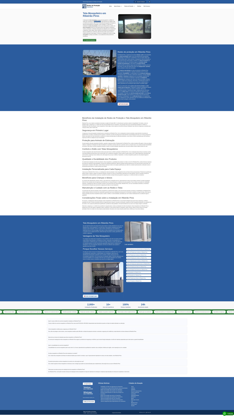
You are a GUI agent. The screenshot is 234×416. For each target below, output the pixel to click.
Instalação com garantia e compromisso (79, 311)
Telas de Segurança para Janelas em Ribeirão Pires (137, 260)
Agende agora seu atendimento (118, 311)
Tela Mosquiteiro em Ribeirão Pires (134, 272)
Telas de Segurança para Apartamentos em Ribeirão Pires (138, 249)
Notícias (139, 6)
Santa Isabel (134, 404)
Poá (132, 401)
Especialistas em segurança (191, 311)
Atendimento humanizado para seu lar (175, 311)
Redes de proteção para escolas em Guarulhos (111, 389)
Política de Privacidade (89, 401)
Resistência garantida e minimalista (42, 311)
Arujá (132, 386)
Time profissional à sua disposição (157, 311)
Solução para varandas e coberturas (60, 311)
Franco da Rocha (135, 392)
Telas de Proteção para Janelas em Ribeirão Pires (137, 258)
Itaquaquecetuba (135, 395)
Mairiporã (133, 396)
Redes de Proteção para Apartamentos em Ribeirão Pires (138, 263)
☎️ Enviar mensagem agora (90, 296)
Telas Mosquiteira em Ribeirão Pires (134, 275)
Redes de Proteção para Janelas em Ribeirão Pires (137, 252)
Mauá (132, 398)
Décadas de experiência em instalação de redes (137, 311)
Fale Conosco (147, 6)
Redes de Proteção (128, 6)
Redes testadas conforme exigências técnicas (99, 311)
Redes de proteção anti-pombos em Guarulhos (111, 391)
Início (110, 6)
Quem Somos (117, 6)
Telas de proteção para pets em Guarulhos (110, 398)
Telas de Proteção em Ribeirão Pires (134, 281)
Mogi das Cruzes (135, 399)
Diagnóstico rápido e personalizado (208, 311)
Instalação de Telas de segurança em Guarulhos (112, 386)
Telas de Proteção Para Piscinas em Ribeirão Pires (137, 269)
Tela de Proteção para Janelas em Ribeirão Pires (136, 255)
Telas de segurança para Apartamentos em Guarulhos (113, 401)
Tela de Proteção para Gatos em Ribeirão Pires (136, 278)
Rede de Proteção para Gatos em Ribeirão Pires (136, 266)
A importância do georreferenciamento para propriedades (114, 388)
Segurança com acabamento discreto (24, 311)
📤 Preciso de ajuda (123, 104)
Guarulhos (133, 394)
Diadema (133, 389)
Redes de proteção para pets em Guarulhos (111, 395)
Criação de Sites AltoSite (116, 412)
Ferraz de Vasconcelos (136, 391)
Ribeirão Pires (97, 21)
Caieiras (133, 388)
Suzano (133, 405)
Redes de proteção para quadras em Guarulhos (111, 396)
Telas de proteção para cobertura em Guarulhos (112, 399)
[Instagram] (149, 2)
